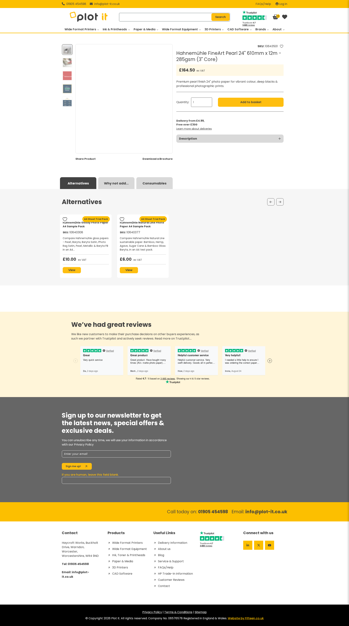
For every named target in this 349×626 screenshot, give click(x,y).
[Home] (88, 17)
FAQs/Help (263, 4)
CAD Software (238, 29)
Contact (164, 586)
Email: (259, 512)
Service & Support (171, 561)
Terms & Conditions (178, 612)
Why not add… (116, 183)
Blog (161, 555)
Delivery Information (172, 543)
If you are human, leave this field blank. (90, 475)
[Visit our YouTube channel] (269, 545)
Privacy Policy (152, 612)
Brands (261, 29)
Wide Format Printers (81, 29)
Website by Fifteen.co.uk (246, 618)
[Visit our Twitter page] (258, 545)
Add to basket (250, 102)
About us (164, 549)
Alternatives (78, 183)
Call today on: (197, 512)
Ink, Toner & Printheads (128, 555)
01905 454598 (76, 4)
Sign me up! (73, 466)
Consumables (155, 183)
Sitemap (201, 612)
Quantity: (182, 102)
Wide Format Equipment (180, 29)
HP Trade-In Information (175, 574)
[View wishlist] (284, 17)
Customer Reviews (171, 580)
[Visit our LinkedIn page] (247, 545)
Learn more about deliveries (194, 129)
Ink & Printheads (115, 29)
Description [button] (188, 139)
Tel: (75, 564)
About (277, 29)
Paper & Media (145, 29)
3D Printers (213, 29)
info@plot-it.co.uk (107, 4)
